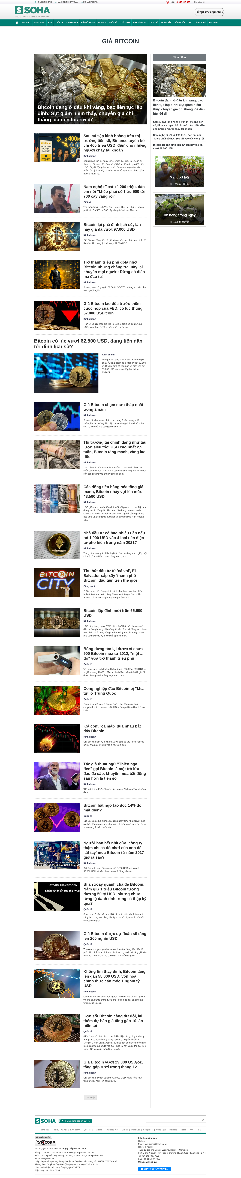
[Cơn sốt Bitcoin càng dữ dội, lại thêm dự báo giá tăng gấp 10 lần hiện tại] (57, 1028)
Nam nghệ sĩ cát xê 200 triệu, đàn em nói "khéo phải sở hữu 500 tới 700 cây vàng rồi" (114, 191)
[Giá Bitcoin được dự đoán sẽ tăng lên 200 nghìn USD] (57, 945)
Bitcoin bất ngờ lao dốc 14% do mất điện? (112, 807)
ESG (50, 23)
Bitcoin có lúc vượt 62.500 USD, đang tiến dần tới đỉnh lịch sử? (88, 343)
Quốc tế (113, 23)
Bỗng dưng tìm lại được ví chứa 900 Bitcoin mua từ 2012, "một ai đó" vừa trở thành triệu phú (113, 653)
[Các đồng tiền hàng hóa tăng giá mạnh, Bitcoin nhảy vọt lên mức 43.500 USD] (57, 498)
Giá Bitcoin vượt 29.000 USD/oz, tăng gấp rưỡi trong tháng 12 (113, 1064)
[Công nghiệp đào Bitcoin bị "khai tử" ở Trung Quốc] (57, 700)
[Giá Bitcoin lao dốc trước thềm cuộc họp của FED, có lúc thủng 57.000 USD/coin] (57, 315)
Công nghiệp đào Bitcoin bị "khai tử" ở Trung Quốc (114, 690)
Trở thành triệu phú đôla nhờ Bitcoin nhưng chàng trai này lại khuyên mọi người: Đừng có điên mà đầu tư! (114, 269)
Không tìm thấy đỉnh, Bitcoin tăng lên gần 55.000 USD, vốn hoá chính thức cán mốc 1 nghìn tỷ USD (114, 978)
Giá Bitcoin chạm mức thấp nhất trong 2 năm (113, 407)
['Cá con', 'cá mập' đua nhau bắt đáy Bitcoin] (57, 738)
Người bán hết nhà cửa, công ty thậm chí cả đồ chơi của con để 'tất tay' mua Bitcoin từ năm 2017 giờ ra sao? (113, 850)
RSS (199, 1130)
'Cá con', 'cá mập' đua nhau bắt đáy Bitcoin (112, 728)
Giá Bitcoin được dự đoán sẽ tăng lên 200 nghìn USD (114, 936)
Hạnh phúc (39, 23)
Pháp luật (166, 23)
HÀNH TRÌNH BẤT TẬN (67, 2)
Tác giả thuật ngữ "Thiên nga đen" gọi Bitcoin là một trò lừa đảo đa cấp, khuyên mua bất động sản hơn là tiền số (114, 771)
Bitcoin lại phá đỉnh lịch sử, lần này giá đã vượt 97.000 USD (112, 227)
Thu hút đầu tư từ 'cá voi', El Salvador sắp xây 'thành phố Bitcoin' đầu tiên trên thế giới (110, 576)
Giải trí (153, 23)
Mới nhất (26, 23)
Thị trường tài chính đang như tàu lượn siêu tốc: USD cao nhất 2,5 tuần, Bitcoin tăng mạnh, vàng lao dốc (114, 449)
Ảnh (191, 1130)
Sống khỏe (180, 23)
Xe (190, 23)
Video (183, 1130)
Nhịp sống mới (140, 23)
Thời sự (59, 23)
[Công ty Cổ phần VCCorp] (77, 1141)
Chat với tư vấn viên (156, 1169)
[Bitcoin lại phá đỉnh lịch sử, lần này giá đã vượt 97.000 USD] (57, 236)
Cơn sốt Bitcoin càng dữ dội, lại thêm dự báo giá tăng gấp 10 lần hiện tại (113, 1021)
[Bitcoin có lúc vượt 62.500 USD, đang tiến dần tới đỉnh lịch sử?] (66, 373)
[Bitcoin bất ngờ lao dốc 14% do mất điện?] (57, 817)
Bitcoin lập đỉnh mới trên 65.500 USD (112, 613)
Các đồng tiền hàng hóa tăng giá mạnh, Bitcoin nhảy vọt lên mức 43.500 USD (113, 492)
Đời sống (213, 23)
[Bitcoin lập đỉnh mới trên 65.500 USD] (57, 622)
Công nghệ (200, 23)
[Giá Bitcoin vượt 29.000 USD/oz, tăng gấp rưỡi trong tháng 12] (57, 1074)
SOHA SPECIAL (90, 2)
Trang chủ (44, 1130)
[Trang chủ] (32, 12)
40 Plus (102, 23)
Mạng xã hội (179, 177)
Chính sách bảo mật (147, 1162)
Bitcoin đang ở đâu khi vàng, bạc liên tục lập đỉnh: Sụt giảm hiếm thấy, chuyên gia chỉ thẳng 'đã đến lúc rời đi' (90, 113)
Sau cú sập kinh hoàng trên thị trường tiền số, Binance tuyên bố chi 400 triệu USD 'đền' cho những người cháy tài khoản (115, 143)
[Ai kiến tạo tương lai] (208, 12)
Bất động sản (88, 23)
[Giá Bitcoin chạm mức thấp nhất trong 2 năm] (57, 416)
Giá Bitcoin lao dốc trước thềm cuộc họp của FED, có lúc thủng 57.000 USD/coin (113, 308)
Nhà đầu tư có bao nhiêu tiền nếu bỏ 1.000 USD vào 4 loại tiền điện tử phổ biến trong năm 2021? (114, 538)
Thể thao (125, 23)
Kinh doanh (72, 23)
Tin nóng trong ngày (179, 215)
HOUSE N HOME (44, 2)
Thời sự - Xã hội (60, 1130)
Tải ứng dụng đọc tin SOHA (76, 1121)
